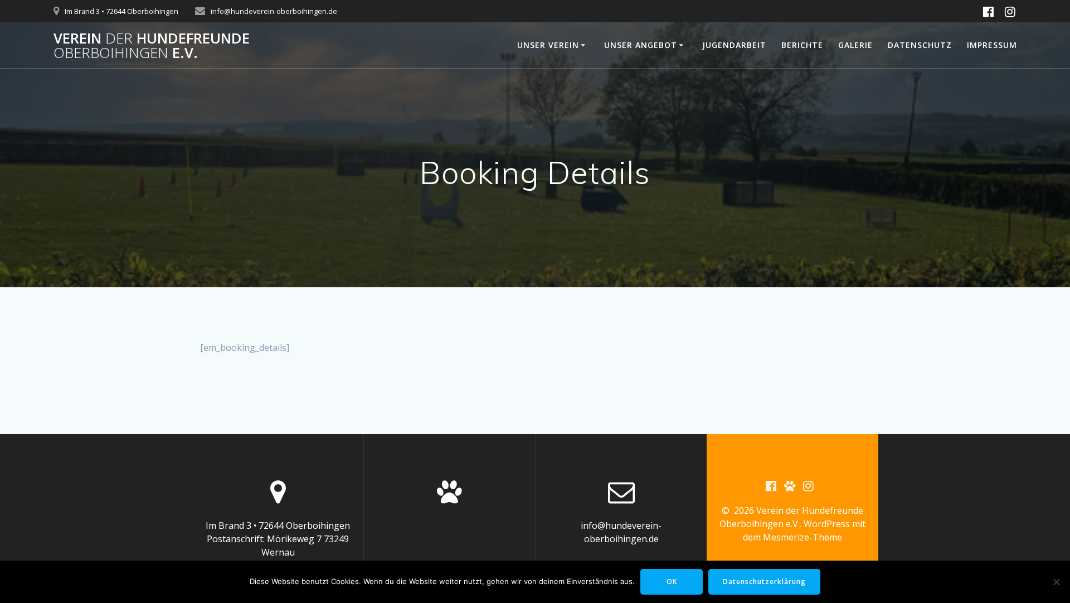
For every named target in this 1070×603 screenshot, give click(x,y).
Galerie (855, 45)
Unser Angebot (640, 45)
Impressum (992, 45)
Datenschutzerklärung (764, 581)
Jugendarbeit (734, 45)
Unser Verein (548, 45)
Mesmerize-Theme (802, 537)
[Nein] (1056, 581)
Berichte (802, 45)
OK (672, 581)
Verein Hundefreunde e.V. (152, 45)
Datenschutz (920, 45)
